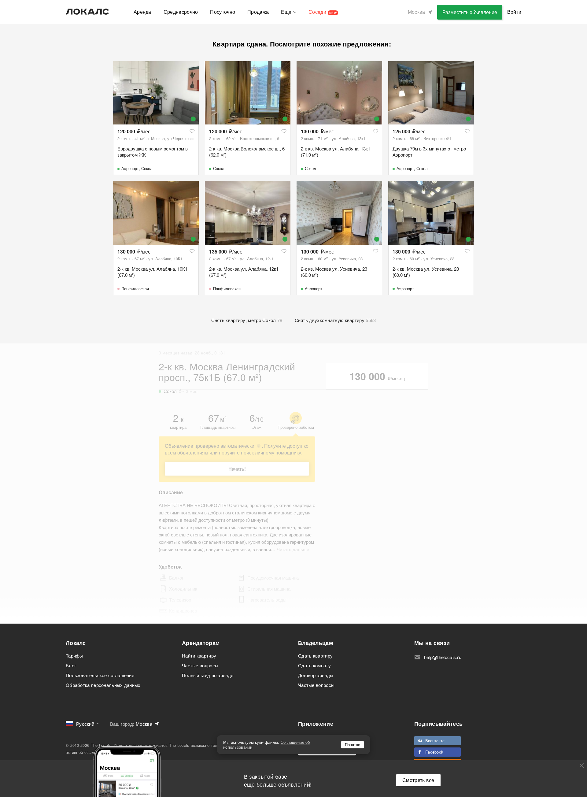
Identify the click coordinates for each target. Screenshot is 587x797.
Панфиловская (135, 288)
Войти (514, 11)
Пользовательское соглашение (100, 675)
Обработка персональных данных (103, 685)
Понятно (352, 744)
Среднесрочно (181, 11)
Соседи (322, 11)
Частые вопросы (200, 665)
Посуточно (222, 11)
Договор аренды (315, 675)
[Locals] (87, 12)
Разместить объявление (469, 12)
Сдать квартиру (315, 655)
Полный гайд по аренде (207, 675)
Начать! (237, 468)
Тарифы (74, 655)
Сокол (147, 168)
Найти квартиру (199, 655)
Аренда (142, 11)
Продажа (258, 11)
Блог (71, 665)
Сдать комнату (314, 665)
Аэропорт (130, 168)
